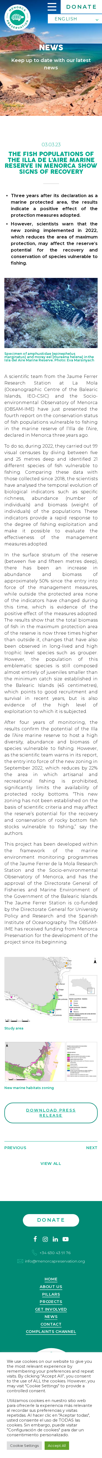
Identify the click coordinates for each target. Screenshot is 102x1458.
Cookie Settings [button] (24, 1445)
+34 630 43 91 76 (54, 1252)
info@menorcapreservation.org (55, 1261)
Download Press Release (51, 1113)
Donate (81, 7)
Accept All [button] (57, 1445)
